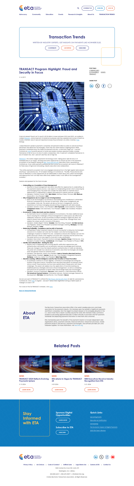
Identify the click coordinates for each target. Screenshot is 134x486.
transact (92, 74)
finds (77, 140)
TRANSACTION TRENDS (107, 14)
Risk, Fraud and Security (51, 162)
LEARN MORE (63, 420)
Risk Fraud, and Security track (57, 279)
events (103, 72)
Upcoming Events (95, 417)
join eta (100, 8)
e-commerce (94, 72)
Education (49, 14)
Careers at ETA (94, 464)
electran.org (79, 325)
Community (36, 14)
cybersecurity (94, 70)
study (29, 151)
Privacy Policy (28, 464)
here (33, 281)
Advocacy (23, 14)
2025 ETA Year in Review (98, 430)
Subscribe (62, 432)
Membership (94, 424)
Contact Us (87, 8)
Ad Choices (40, 464)
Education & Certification (98, 420)
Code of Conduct (53, 464)
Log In (110, 8)
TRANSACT (22, 159)
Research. (27, 138)
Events (60, 14)
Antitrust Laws (67, 464)
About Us (91, 14)
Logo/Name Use (81, 464)
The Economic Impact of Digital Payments (103, 427)
